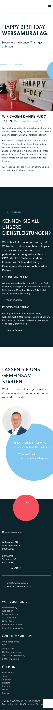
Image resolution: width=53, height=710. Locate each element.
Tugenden (7, 679)
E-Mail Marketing (10, 659)
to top (26, 502)
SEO (4, 645)
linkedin (28, 507)
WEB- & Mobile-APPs (12, 624)
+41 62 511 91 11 (14, 568)
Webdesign (7, 610)
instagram (23, 507)
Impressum (34, 700)
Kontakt (6, 693)
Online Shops (8, 621)
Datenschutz (8, 704)
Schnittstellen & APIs (12, 628)
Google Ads (8, 648)
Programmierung (10, 614)
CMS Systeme (9, 617)
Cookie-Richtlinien (25, 704)
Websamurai (8, 672)
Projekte (6, 682)
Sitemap (40, 704)
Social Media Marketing (13, 655)
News (5, 689)
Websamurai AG (29, 121)
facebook (18, 507)
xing (34, 507)
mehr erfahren (14, 300)
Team (4, 676)
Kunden (6, 686)
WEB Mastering (9, 607)
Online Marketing (10, 641)
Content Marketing (11, 652)
